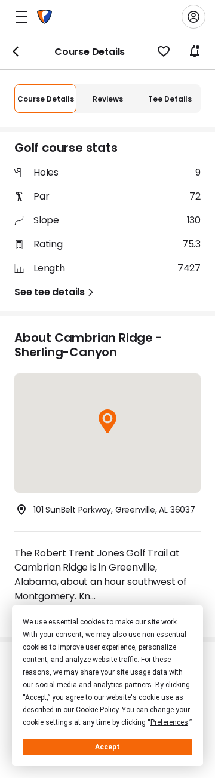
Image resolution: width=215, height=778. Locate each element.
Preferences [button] (169, 722)
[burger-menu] (21, 17)
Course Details (45, 99)
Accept (107, 747)
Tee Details (170, 99)
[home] (44, 17)
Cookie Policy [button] (97, 710)
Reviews (108, 99)
